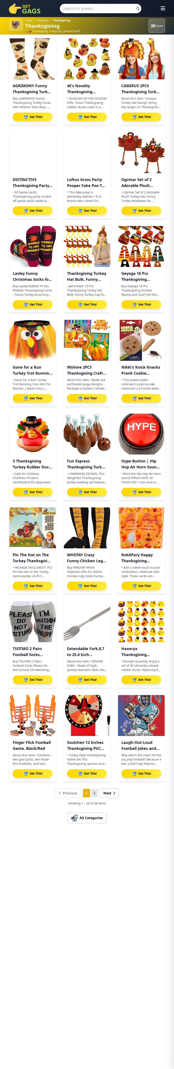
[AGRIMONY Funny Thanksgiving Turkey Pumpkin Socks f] (32, 58)
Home (28, 20)
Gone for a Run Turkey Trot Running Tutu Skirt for (32, 373)
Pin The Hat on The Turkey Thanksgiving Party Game (32, 560)
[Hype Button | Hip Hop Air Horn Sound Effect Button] (141, 434)
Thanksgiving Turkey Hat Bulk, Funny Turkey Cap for (86, 279)
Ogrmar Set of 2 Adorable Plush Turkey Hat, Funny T (140, 185)
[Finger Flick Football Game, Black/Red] (32, 715)
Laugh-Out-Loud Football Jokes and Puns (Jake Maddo (138, 748)
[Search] (138, 8)
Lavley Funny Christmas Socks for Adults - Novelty (31, 279)
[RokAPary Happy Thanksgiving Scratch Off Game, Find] (141, 527)
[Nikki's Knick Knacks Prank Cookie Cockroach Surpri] (141, 340)
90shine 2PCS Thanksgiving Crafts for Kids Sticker (86, 373)
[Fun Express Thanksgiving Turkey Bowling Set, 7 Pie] (87, 434)
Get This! (36, 117)
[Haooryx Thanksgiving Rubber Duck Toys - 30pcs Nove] (141, 621)
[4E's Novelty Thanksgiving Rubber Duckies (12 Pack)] (87, 58)
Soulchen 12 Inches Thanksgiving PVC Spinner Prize (85, 748)
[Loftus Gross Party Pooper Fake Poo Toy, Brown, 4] (87, 152)
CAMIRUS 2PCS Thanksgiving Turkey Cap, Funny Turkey (141, 91)
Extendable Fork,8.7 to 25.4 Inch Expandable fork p (85, 654)
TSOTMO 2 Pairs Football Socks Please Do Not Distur (32, 654)
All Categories (91, 818)
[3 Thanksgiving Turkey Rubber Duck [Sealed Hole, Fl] (32, 434)
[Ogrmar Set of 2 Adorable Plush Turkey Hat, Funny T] (141, 152)
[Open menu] (163, 9)
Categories (42, 20)
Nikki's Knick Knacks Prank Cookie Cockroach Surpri (140, 373)
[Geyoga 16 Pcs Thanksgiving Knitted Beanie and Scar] (141, 246)
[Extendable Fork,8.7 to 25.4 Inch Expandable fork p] (87, 621)
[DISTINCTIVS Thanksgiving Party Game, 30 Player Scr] (32, 152)
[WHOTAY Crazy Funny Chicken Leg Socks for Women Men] (87, 527)
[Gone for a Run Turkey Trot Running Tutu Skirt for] (32, 340)
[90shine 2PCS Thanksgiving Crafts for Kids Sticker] (87, 340)
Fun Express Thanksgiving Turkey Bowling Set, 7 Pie (86, 466)
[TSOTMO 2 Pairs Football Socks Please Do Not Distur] (32, 621)
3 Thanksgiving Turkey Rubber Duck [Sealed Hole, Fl (32, 466)
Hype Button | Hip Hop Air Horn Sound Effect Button (140, 466)
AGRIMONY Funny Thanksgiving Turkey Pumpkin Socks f (32, 91)
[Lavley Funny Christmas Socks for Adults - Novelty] (32, 246)
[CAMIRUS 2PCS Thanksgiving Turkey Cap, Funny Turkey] (141, 58)
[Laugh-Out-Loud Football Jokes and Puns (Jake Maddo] (141, 715)
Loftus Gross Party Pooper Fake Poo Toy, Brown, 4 (87, 185)
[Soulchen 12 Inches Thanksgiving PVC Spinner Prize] (87, 715)
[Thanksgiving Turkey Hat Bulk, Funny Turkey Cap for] (87, 246)
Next (107, 793)
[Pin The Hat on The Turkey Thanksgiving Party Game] (32, 527)
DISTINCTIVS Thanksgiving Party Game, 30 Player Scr (31, 185)
